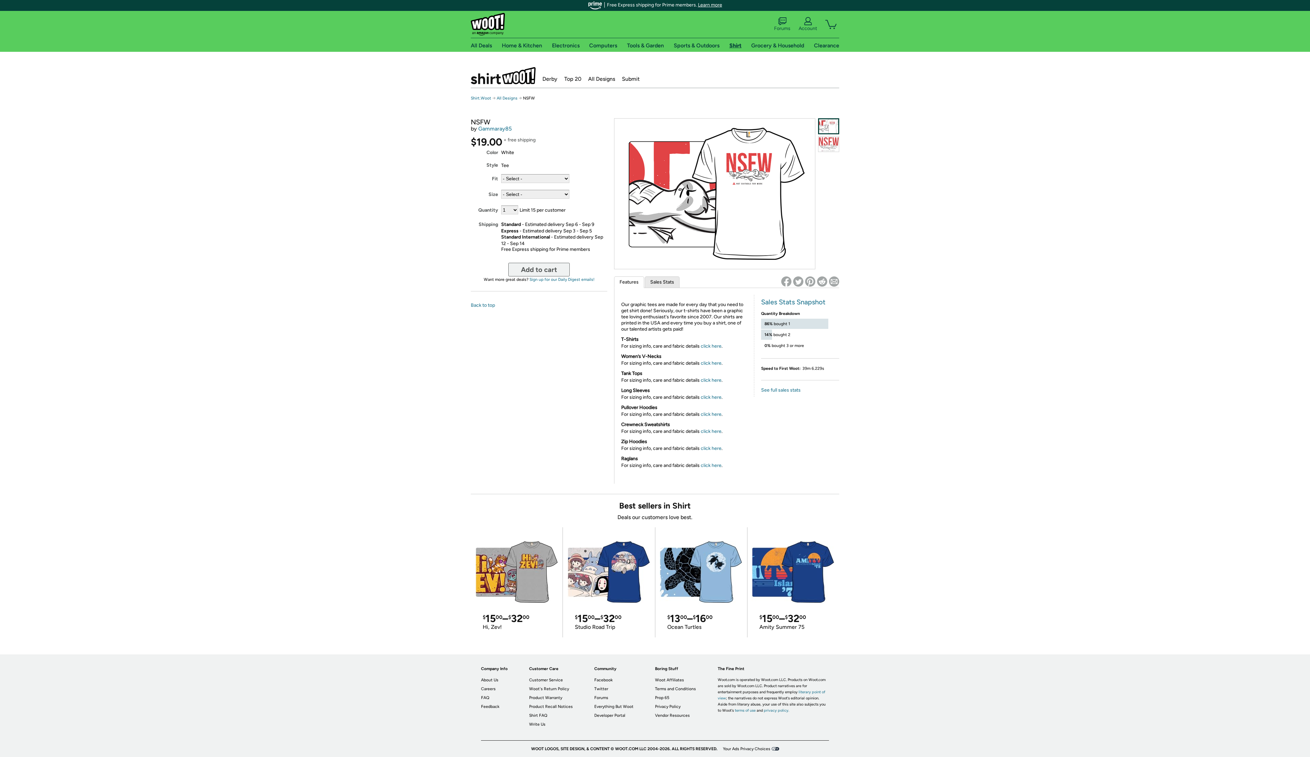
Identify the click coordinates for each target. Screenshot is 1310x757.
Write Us (537, 724)
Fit (495, 179)
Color (492, 152)
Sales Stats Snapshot (793, 302)
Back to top (483, 305)
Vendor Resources (672, 715)
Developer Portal (609, 715)
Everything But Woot (614, 706)
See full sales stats (781, 390)
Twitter (601, 688)
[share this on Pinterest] (810, 281)
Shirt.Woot (503, 75)
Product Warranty (545, 697)
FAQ (485, 697)
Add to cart (539, 270)
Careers (488, 688)
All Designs (601, 79)
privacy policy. (776, 710)
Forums (782, 28)
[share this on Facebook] (786, 281)
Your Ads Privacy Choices (746, 748)
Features (629, 282)
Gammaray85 (495, 128)
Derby (549, 79)
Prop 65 (662, 697)
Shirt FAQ (538, 715)
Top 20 (572, 79)
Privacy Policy (668, 706)
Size (493, 194)
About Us (489, 680)
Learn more (710, 5)
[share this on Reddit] (822, 281)
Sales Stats (662, 282)
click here (711, 346)
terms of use (745, 710)
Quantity (488, 210)
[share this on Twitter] (798, 281)
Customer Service (546, 680)
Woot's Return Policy (549, 688)
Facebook (603, 680)
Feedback (490, 706)
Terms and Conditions (675, 688)
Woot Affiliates (669, 680)
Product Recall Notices (551, 706)
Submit (631, 79)
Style (492, 165)
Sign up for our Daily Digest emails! (562, 279)
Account (808, 28)
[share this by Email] (834, 281)
